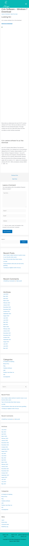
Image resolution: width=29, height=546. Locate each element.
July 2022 (5, 318)
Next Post (14, 179)
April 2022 (5, 324)
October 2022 (6, 311)
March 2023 (6, 300)
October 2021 (6, 337)
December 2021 (7, 333)
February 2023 (6, 302)
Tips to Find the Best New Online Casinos (12, 259)
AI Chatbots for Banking (8, 361)
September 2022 (7, 313)
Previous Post (14, 175)
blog (4, 365)
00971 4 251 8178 (5, 535)
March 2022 (6, 326)
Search (3, 239)
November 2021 (7, 335)
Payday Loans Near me (8, 372)
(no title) (5, 261)
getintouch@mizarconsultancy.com (23, 535)
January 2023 (6, 305)
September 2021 (7, 339)
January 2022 (6, 330)
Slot (4, 374)
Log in (2, 520)
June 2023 (5, 294)
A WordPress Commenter (9, 281)
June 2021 (5, 346)
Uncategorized (6, 376)
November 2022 (7, 309)
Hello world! (19, 281)
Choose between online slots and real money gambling (13, 406)
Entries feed (4, 522)
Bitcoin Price (6, 363)
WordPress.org (4, 526)
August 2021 (6, 341)
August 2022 (6, 315)
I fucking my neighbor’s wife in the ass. (12, 267)
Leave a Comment (5, 14)
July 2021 (5, 343)
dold (12, 14)
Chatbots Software (7, 368)
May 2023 (5, 296)
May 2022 (5, 322)
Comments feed (5, 524)
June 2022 (5, 320)
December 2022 (7, 307)
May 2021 (5, 348)
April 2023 (5, 298)
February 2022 (6, 328)
